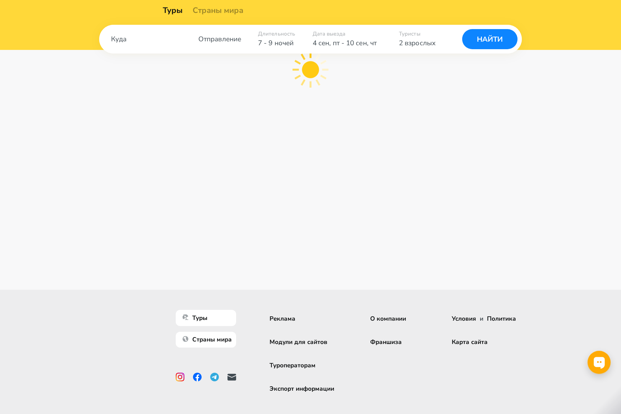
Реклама (282, 319)
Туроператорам (293, 365)
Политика (501, 319)
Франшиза (386, 342)
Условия (464, 319)
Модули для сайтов (298, 342)
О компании (388, 319)
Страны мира (218, 10)
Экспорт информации (302, 389)
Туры (173, 10)
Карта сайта (470, 342)
